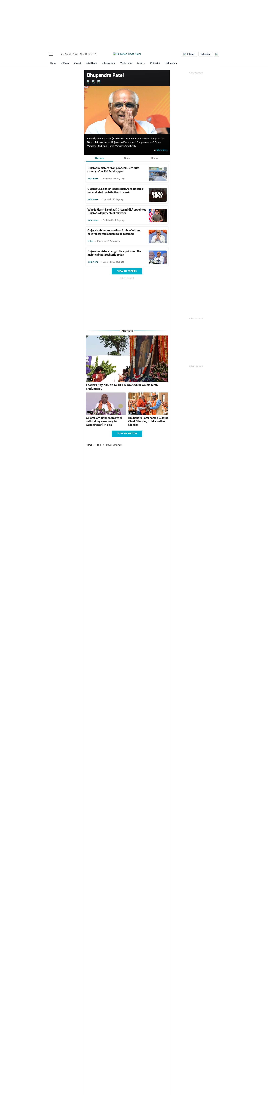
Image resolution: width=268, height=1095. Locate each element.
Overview (99, 158)
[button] (51, 54)
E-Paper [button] (191, 54)
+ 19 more (170, 63)
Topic (98, 445)
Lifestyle (141, 63)
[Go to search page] (56, 54)
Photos (154, 158)
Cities (90, 241)
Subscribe (205, 54)
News (127, 158)
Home (53, 63)
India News (91, 63)
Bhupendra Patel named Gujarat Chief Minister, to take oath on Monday (148, 421)
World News (126, 63)
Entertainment (108, 63)
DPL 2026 (155, 63)
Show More (162, 150)
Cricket (77, 63)
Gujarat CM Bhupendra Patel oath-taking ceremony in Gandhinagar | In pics (104, 421)
